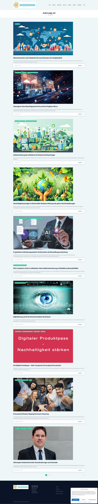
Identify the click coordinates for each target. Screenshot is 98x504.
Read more (80, 65)
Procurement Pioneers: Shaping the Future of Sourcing (31, 414)
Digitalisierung (18, 72)
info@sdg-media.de (35, 492)
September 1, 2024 (17, 373)
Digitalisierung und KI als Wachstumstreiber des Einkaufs (31, 317)
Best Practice (18, 218)
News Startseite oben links (39, 218)
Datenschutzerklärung (85, 502)
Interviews (17, 428)
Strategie (43, 331)
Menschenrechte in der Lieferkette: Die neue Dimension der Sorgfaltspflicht (37, 58)
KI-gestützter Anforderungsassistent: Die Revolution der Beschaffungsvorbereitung (40, 252)
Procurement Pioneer (16, 501)
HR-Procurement (25, 380)
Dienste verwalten (74, 496)
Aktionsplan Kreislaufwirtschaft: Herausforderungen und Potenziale (35, 462)
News (31, 380)
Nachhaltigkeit (18, 169)
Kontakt (57, 486)
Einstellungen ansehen (92, 499)
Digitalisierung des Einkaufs (20, 283)
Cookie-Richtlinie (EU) (59, 493)
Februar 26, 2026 (17, 211)
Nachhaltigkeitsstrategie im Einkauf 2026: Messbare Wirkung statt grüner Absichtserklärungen (44, 203)
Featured (24, 72)
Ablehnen (83, 499)
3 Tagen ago (16, 65)
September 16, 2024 (18, 324)
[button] (95, 489)
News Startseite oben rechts (33, 72)
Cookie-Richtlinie (79, 502)
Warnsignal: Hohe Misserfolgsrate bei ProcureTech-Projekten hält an (35, 106)
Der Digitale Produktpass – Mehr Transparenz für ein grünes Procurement (37, 365)
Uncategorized (23, 265)
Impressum (89, 502)
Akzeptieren (75, 499)
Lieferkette (17, 24)
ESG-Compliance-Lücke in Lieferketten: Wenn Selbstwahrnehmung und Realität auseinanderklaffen (45, 268)
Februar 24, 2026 (17, 259)
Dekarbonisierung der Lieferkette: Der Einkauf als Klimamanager (34, 155)
